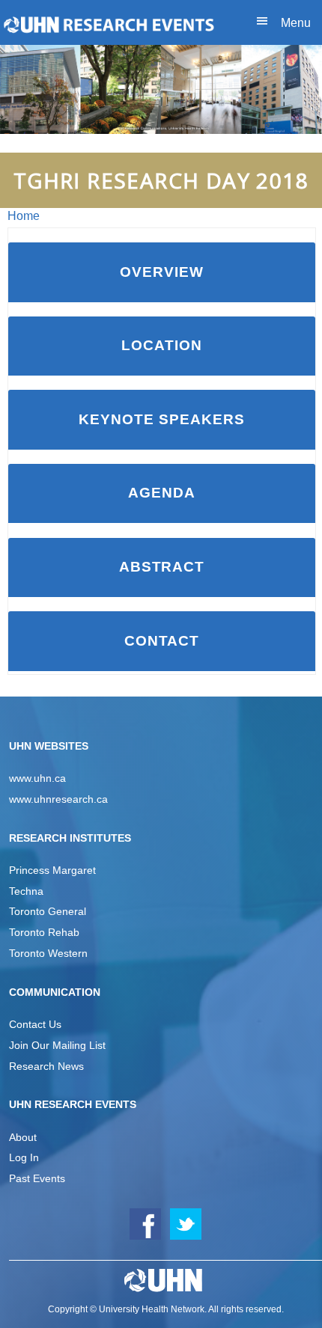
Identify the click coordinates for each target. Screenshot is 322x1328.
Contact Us (35, 1024)
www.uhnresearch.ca (58, 799)
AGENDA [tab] (161, 493)
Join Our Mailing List (57, 1045)
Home (23, 215)
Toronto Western (48, 953)
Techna (26, 891)
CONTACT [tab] (162, 641)
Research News (46, 1066)
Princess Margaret (52, 870)
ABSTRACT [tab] (162, 567)
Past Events (37, 1178)
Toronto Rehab (44, 932)
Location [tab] (161, 345)
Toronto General (47, 911)
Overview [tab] (162, 272)
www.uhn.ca (37, 778)
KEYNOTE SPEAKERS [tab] (161, 419)
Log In (24, 1157)
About (23, 1137)
